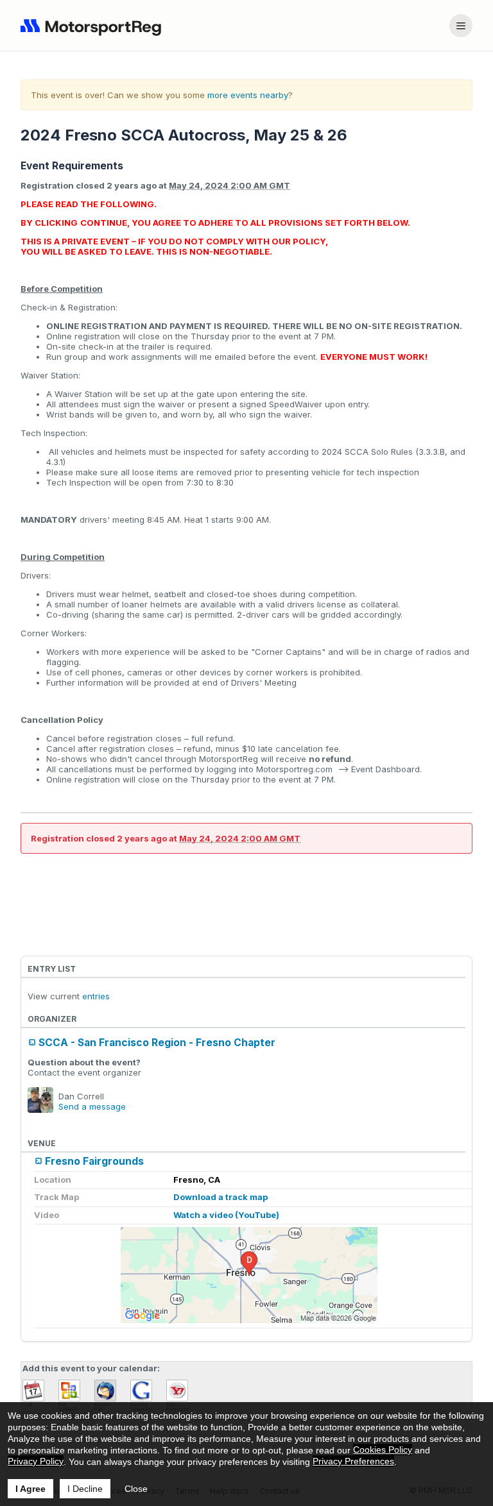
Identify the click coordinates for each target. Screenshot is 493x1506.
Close (136, 1489)
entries (96, 996)
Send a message (92, 1106)
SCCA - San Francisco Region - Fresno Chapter (157, 1042)
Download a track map (220, 1197)
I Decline (85, 1489)
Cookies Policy (382, 1449)
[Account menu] (460, 25)
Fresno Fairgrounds (94, 1161)
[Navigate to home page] (94, 25)
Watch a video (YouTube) (226, 1215)
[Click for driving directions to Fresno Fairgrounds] (248, 1275)
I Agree (30, 1489)
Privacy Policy (36, 1461)
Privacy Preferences (353, 1461)
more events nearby (247, 95)
